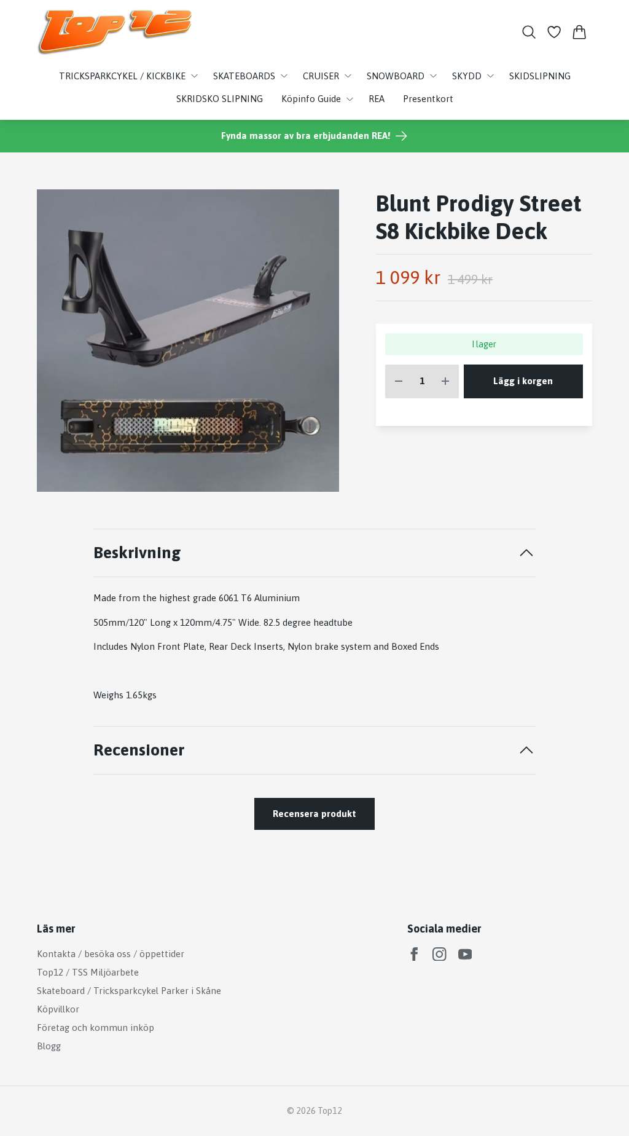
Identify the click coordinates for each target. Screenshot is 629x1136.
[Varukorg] (579, 32)
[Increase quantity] (445, 381)
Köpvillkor (58, 1009)
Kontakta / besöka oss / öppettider (110, 954)
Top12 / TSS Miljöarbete (88, 972)
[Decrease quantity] (399, 381)
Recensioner (138, 749)
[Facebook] (414, 954)
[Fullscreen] (188, 340)
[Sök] (528, 32)
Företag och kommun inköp (95, 1027)
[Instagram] (439, 954)
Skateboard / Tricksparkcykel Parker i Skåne (129, 990)
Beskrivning (137, 552)
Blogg (49, 1046)
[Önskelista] (554, 32)
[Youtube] (465, 954)
